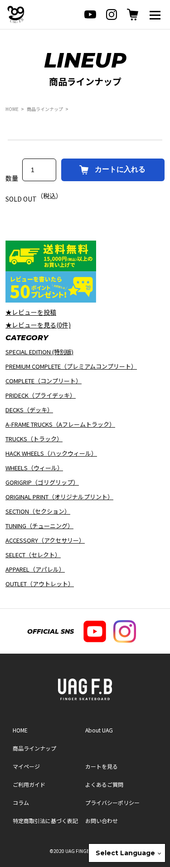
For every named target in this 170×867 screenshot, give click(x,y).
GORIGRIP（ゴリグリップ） (42, 482)
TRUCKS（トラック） (34, 438)
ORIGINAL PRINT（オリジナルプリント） (59, 496)
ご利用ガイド (29, 784)
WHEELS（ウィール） (34, 467)
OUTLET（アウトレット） (39, 583)
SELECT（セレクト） (33, 554)
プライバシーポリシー (112, 802)
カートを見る (101, 766)
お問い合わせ (101, 820)
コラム (21, 802)
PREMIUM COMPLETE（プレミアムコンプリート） (71, 366)
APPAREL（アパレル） (35, 569)
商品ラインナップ (45, 109)
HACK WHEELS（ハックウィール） (51, 453)
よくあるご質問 (104, 784)
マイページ (26, 766)
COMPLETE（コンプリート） (43, 380)
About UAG (99, 730)
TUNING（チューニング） (39, 525)
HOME (12, 109)
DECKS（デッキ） (29, 409)
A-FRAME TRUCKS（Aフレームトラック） (60, 424)
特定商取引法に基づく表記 (45, 820)
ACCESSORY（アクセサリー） (45, 540)
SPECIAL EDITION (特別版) (39, 351)
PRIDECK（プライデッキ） (40, 395)
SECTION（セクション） (37, 511)
